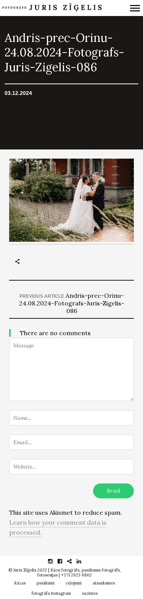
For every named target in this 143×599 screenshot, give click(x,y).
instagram (54, 561)
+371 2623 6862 (76, 575)
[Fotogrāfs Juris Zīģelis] (51, 7)
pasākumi (46, 583)
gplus (73, 561)
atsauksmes (104, 583)
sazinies (90, 593)
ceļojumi (74, 583)
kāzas (20, 583)
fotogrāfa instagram (51, 593)
